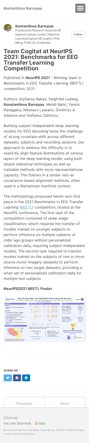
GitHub (25, 423)
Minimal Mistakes (24, 433)
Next (64, 403)
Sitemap (11, 417)
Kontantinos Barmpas (23, 8)
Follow (78, 34)
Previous (24, 403)
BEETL (26, 207)
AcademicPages (74, 430)
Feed (41, 423)
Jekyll (58, 430)
